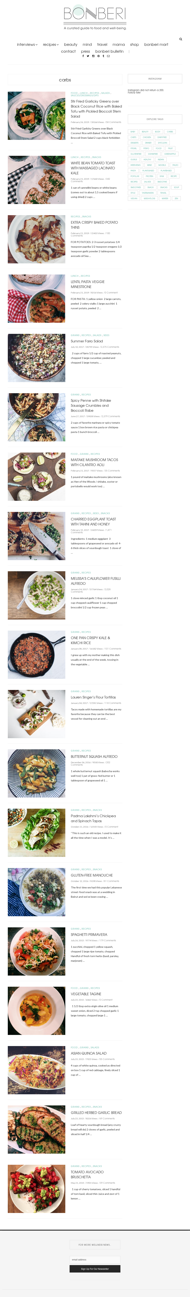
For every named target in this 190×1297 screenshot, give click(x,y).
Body (157, 131)
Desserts (134, 142)
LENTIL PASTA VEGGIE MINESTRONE (88, 284)
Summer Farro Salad (87, 340)
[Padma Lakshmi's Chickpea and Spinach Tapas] (36, 832)
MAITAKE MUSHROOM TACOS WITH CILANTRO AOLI (94, 462)
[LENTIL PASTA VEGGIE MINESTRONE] (36, 298)
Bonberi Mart (156, 44)
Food (74, 93)
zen (176, 198)
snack (151, 187)
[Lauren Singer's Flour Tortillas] (36, 713)
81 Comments (111, 881)
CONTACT (68, 51)
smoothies (136, 187)
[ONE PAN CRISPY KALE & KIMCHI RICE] (36, 654)
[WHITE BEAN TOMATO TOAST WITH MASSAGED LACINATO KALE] (36, 179)
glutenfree (136, 153)
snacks (163, 187)
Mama (119, 44)
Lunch (84, 93)
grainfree (153, 153)
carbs (65, 79)
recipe (174, 176)
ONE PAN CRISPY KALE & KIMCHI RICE (90, 640)
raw (162, 176)
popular (135, 176)
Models (162, 165)
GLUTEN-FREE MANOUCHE (92, 875)
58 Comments (113, 122)
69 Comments (107, 1118)
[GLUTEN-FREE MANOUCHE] (36, 891)
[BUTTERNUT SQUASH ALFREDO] (36, 773)
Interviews (26, 44)
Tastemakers (148, 192)
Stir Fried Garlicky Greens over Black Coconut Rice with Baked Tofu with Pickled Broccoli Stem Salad (96, 109)
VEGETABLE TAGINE (86, 993)
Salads (105, 93)
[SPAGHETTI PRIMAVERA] (36, 951)
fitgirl (134, 148)
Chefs (133, 137)
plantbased (166, 170)
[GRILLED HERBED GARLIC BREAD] (36, 1129)
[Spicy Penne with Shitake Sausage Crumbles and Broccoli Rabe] (36, 417)
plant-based (148, 170)
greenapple (170, 153)
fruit (170, 148)
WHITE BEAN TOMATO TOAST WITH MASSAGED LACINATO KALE (93, 167)
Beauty (70, 44)
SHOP (134, 44)
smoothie (162, 181)
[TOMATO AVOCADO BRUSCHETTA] (36, 1188)
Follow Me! (134, 92)
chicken (147, 137)
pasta (133, 170)
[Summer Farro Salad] (36, 357)
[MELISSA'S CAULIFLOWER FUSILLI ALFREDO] (36, 595)
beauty (145, 131)
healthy (147, 159)
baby (133, 131)
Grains (75, 335)
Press (85, 51)
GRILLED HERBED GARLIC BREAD (96, 1112)
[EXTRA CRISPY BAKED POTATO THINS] (36, 239)
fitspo (146, 148)
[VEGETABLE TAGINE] (36, 1010)
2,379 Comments (111, 416)
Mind (87, 44)
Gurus (134, 159)
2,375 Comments (110, 347)
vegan (134, 198)
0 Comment (111, 292)
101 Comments (113, 648)
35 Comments (112, 470)
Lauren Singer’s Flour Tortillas (93, 697)
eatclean (162, 142)
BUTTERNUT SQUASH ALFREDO (94, 756)
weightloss (149, 198)
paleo (175, 165)
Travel (102, 44)
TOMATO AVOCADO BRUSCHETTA (87, 1174)
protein (149, 176)
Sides (106, 335)
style (133, 192)
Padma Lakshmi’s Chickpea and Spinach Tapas (93, 818)
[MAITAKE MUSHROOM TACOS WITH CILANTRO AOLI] (36, 476)
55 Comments (107, 1059)
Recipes (49, 44)
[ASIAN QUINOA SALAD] (36, 1069)
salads (147, 181)
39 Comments (107, 1182)
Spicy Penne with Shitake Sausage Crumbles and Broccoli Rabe (91, 405)
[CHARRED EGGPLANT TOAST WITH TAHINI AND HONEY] (36, 535)
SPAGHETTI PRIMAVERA (89, 934)
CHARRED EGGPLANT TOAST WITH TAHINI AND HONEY (93, 521)
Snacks (96, 157)
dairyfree (162, 137)
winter (165, 198)
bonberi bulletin (109, 51)
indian (161, 159)
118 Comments (113, 703)
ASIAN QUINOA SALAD (89, 1053)
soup (176, 187)
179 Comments (108, 940)
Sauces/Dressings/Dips (85, 95)
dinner (148, 142)
